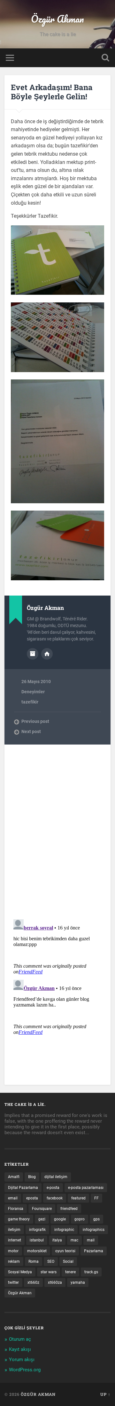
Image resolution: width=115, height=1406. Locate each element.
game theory (19, 1219)
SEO (50, 1261)
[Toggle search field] (105, 57)
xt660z (33, 1282)
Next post (31, 731)
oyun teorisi (65, 1251)
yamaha (78, 1282)
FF (96, 1198)
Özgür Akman (57, 19)
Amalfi (13, 1177)
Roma (33, 1261)
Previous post (35, 721)
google (60, 1219)
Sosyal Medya (20, 1272)
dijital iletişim (55, 1177)
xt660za (55, 1282)
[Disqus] (57, 824)
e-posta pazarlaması (85, 1187)
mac (74, 1240)
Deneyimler (33, 691)
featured (78, 1198)
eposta (32, 1198)
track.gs (91, 1272)
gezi (41, 1219)
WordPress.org (25, 1370)
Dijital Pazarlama (23, 1187)
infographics (93, 1229)
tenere (70, 1272)
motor (13, 1251)
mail (91, 1240)
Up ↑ (105, 1394)
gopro (79, 1219)
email (13, 1198)
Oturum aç (20, 1339)
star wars (49, 1272)
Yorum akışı (21, 1359)
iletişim (14, 1229)
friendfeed (69, 1208)
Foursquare (42, 1208)
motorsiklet (37, 1251)
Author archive (32, 654)
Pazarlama (93, 1251)
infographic (64, 1229)
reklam (14, 1261)
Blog (32, 1177)
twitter (13, 1282)
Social (68, 1261)
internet (14, 1240)
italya (57, 1240)
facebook (55, 1198)
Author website (47, 654)
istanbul (37, 1240)
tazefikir (29, 701)
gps (96, 1219)
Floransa (15, 1208)
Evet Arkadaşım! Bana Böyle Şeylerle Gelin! (52, 92)
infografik (37, 1229)
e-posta (53, 1187)
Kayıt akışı (20, 1349)
